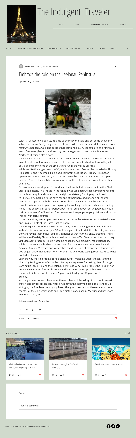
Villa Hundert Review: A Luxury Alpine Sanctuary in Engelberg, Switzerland (23, 366)
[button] (127, 48)
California (89, 48)
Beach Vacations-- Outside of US (30, 48)
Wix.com (47, 426)
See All (127, 333)
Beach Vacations (54, 48)
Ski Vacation (44, 301)
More (112, 48)
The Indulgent (61, 11)
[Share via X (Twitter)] (26, 310)
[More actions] (115, 66)
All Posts (9, 48)
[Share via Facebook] (20, 310)
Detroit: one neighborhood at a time (108, 364)
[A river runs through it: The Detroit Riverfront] (68, 349)
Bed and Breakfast (73, 48)
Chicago (102, 48)
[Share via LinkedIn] (33, 310)
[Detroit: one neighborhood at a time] (111, 349)
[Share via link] (39, 310)
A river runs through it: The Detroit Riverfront (65, 366)
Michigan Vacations (28, 301)
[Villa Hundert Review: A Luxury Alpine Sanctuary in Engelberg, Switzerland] (25, 349)
